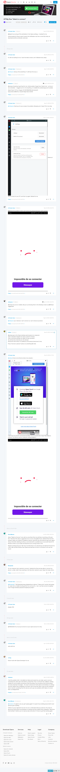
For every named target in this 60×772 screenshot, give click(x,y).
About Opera (51, 733)
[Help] (34, 2)
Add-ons (20, 733)
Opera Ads (20, 739)
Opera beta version (8, 741)
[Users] (26, 2)
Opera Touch (8, 22)
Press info (50, 735)
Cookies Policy (41, 737)
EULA (39, 739)
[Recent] (21, 2)
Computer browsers (7, 733)
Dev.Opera (30, 739)
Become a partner (52, 741)
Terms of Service (42, 741)
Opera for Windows (8, 735)
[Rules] (32, 2)
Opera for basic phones (9, 755)
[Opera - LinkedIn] (11, 763)
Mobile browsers (7, 746)
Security (40, 733)
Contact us (51, 743)
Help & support (31, 733)
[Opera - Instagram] (14, 763)
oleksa (9, 332)
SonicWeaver (11, 534)
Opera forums (31, 737)
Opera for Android (8, 749)
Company (51, 729)
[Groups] (29, 2)
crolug (9, 657)
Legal (39, 729)
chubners (10, 677)
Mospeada (10, 565)
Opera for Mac (7, 737)
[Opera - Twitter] (5, 763)
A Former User (11, 31)
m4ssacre (10, 83)
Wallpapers (20, 737)
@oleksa (10, 358)
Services (20, 729)
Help (29, 729)
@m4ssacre (11, 71)
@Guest (18, 31)
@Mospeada (19, 581)
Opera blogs (31, 735)
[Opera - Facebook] (3, 763)
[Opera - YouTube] (8, 763)
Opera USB (6, 743)
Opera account (21, 735)
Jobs (49, 737)
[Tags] (23, 2)
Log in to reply (53, 22)
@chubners (18, 701)
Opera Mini (6, 751)
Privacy (39, 735)
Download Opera (32, 8)
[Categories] (18, 2)
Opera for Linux (7, 739)
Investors (50, 739)
